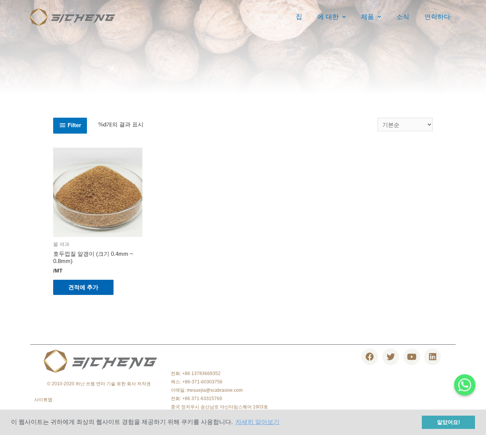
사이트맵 (43, 399)
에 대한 (328, 16)
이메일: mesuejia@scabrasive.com (207, 390)
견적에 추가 (83, 287)
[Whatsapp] (464, 385)
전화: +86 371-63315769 (196, 398)
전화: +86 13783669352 (196, 373)
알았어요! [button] (448, 422)
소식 (402, 16)
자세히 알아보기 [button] (257, 422)
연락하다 (437, 16)
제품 (367, 16)
